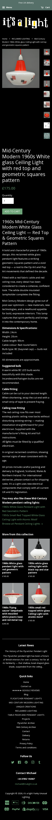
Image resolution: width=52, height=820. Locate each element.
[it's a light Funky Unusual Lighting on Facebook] (19, 762)
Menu (9, 7)
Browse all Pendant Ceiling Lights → (22, 523)
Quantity (7, 195)
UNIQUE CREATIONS (26, 706)
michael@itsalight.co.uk (26, 784)
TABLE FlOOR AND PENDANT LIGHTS (26, 714)
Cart (47, 7)
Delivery (26, 735)
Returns (26, 739)
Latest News (26, 645)
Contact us (26, 686)
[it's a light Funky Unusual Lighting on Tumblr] (39, 762)
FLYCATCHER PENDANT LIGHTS (26, 698)
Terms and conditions (26, 747)
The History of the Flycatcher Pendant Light (26, 651)
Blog (26, 694)
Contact (26, 731)
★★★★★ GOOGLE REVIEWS (26, 690)
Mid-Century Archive (26, 727)
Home (4, 38)
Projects (26, 719)
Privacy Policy (26, 743)
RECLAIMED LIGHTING (21, 38)
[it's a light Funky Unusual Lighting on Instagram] (32, 762)
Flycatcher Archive (26, 723)
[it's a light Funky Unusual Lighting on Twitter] (12, 762)
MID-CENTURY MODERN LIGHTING (26, 702)
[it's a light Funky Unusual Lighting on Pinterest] (26, 762)
